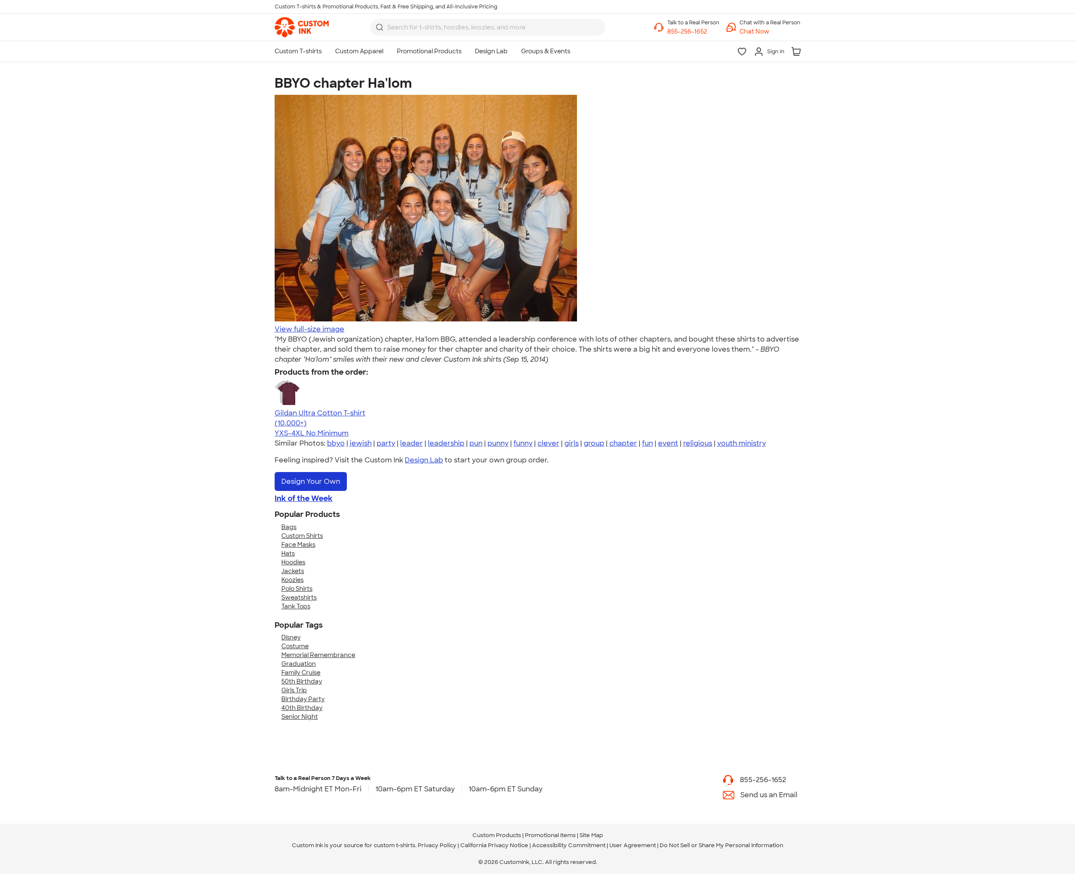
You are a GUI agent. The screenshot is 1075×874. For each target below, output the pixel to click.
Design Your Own (310, 481)
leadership (446, 443)
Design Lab (424, 460)
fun (647, 443)
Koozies (292, 580)
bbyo (336, 443)
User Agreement (632, 845)
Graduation (298, 664)
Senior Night (299, 716)
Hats (288, 553)
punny (498, 443)
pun (475, 443)
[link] (302, 27)
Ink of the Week (304, 498)
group (594, 443)
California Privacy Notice (494, 845)
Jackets (292, 571)
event (668, 443)
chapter (623, 443)
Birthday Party (303, 699)
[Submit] (379, 27)
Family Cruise (300, 672)
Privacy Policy (437, 845)
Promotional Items (550, 835)
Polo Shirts (296, 588)
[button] (769, 31)
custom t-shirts (394, 845)
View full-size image (309, 329)
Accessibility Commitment (569, 845)
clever (548, 443)
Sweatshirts (299, 597)
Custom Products (496, 835)
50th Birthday (301, 681)
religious (697, 443)
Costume (295, 646)
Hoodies (293, 562)
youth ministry (741, 443)
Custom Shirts (302, 536)
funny (523, 443)
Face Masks (298, 544)
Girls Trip (294, 690)
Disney (291, 637)
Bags (288, 527)
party (386, 443)
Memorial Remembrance (318, 655)
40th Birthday (301, 708)
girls (571, 443)
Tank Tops (295, 606)
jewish (361, 443)
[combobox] (488, 27)
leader (411, 443)
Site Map (591, 835)
